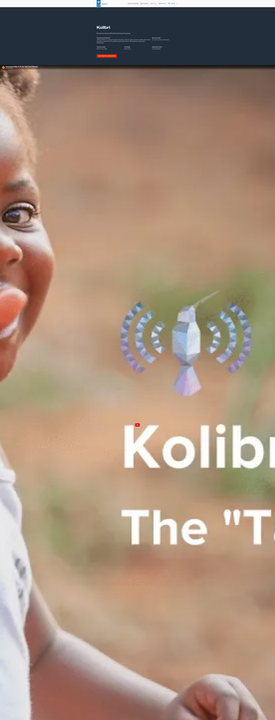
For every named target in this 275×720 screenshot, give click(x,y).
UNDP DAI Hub (162, 3)
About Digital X (144, 3)
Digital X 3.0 (153, 3)
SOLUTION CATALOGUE (133, 3)
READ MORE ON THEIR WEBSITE (106, 56)
